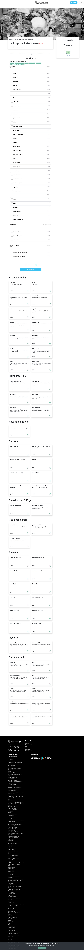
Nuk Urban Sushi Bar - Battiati (14, 880)
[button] (49, 53)
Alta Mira (10, 764)
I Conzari (10, 786)
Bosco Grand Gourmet (12, 800)
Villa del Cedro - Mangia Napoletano (15, 802)
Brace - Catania (11, 793)
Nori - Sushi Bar (11, 873)
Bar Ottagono (11, 929)
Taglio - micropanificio (12, 756)
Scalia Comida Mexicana (13, 933)
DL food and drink (12, 825)
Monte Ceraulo (11, 871)
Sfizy (9, 805)
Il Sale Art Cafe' (11, 927)
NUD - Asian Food (11, 765)
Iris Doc (9, 940)
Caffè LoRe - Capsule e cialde (14, 848)
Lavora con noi (28, 744)
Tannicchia (10, 846)
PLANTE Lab (11, 924)
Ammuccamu (11, 902)
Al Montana (10, 759)
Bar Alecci (10, 938)
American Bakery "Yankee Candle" (15, 781)
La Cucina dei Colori (12, 775)
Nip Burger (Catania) (12, 907)
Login (81, 2)
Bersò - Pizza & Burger (13, 918)
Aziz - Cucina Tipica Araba (13, 789)
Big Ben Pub (10, 915)
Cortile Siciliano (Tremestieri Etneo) (15, 803)
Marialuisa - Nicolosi (12, 817)
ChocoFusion (10, 870)
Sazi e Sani (10, 901)
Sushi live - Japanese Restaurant (15, 876)
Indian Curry (10, 823)
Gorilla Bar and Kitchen (13, 814)
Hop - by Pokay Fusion (13, 890)
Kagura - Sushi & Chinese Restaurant (16, 796)
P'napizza (10, 861)
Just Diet (10, 939)
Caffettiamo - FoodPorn (13, 935)
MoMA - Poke (11, 868)
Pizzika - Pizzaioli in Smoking (14, 761)
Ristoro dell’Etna (11, 830)
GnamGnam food (11, 884)
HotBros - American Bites (13, 853)
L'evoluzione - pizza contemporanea (15, 820)
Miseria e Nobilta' (11, 911)
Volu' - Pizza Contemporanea (14, 834)
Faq (26, 746)
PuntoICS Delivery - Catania (14, 864)
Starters (12, 53)
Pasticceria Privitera (12, 797)
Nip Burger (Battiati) (12, 843)
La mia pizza (10, 874)
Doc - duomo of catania (13, 851)
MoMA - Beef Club (12, 808)
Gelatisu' (10, 923)
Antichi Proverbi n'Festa (13, 831)
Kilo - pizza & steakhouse (13, 767)
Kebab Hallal (10, 883)
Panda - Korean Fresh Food (14, 889)
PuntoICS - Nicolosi (12, 821)
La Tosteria (10, 758)
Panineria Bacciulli (12, 828)
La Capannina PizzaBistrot (13, 836)
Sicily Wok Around (12, 784)
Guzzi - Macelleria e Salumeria (14, 768)
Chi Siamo (27, 743)
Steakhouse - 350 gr (31, 53)
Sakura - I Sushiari (11, 910)
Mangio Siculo (11, 908)
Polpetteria (10, 895)
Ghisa (9, 799)
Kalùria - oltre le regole (13, 905)
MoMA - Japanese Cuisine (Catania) (15, 879)
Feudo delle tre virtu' (12, 795)
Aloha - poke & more (12, 780)
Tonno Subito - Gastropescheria (15, 762)
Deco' (9, 865)
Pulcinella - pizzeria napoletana (14, 787)
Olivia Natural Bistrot (12, 772)
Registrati (73, 2)
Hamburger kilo (22, 53)
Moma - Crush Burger (12, 777)
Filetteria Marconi (12, 896)
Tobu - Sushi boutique (12, 930)
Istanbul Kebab (11, 856)
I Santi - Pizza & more (12, 917)
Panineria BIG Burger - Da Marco (15, 898)
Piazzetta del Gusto (12, 806)
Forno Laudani (11, 845)
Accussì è (10, 920)
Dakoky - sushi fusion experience (15, 824)
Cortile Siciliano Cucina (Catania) (15, 774)
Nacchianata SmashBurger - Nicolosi (16, 904)
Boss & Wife (10, 811)
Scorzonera (10, 921)
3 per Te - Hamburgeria (13, 837)
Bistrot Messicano (12, 790)
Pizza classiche (41, 53)
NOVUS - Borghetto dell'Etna (14, 769)
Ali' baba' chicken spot (12, 867)
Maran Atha (10, 840)
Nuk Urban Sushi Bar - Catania (14, 912)
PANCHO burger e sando (13, 855)
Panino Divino (11, 849)
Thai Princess (11, 778)
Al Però (9, 852)
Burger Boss (10, 877)
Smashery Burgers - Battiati (14, 842)
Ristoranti (11, 39)
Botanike (10, 899)
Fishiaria (9, 914)
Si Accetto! (42, 948)
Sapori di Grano (11, 815)
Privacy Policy (28, 750)
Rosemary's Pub (11, 926)
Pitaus (9, 812)
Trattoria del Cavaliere (13, 881)
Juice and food (11, 859)
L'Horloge (10, 818)
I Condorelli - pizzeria (12, 827)
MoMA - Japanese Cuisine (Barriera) (15, 862)
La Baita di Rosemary (12, 809)
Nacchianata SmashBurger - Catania (15, 792)
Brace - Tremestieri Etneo (13, 858)
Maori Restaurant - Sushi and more (15, 833)
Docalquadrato (11, 839)
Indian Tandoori (11, 892)
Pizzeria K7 (10, 783)
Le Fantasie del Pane (12, 893)
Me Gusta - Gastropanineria (14, 932)
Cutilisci (9, 771)
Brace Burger (11, 936)
